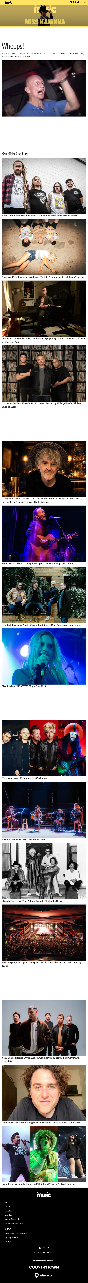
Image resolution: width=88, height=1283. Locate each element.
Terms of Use (8, 1215)
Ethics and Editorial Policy (13, 1219)
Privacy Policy (9, 1211)
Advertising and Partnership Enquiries (16, 1233)
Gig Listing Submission (11, 1237)
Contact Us (8, 1242)
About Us (7, 1207)
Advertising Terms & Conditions (14, 1223)
